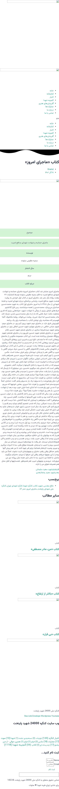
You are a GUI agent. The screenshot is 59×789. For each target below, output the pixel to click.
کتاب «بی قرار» (51, 634)
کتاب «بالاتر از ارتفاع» (47, 594)
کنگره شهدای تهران (14, 485)
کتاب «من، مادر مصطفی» (45, 549)
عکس (39, 741)
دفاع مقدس (49, 485)
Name (56, 760)
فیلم (31, 741)
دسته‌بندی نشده (24, 738)
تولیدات (37, 738)
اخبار (52, 97)
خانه (52, 90)
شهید (40, 485)
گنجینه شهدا (48, 100)
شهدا (10, 738)
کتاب (35, 485)
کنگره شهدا (27, 485)
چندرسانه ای (43, 745)
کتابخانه (50, 94)
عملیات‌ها (49, 106)
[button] (29, 118)
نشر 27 (23, 489)
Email (56, 764)
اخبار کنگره (50, 738)
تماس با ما (49, 113)
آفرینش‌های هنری (46, 103)
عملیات (49, 741)
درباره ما (50, 110)
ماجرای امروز (32, 489)
